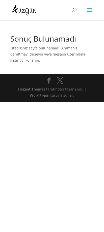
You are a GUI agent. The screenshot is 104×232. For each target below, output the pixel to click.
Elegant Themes (31, 89)
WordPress (39, 95)
